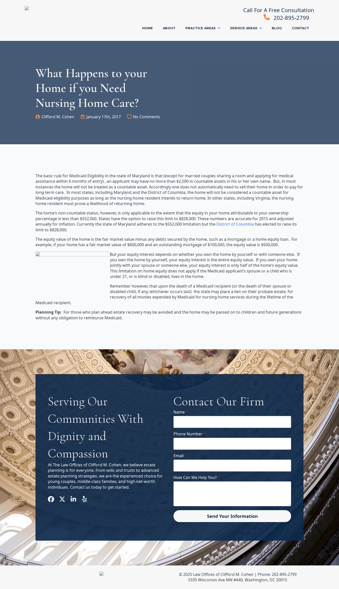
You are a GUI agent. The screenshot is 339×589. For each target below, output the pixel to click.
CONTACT (300, 28)
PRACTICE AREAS (200, 28)
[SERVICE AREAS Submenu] (262, 28)
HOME (147, 28)
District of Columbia (235, 224)
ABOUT (169, 28)
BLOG (277, 28)
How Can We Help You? (196, 477)
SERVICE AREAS (243, 28)
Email (180, 456)
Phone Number (189, 434)
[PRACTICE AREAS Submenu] (220, 28)
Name (180, 412)
